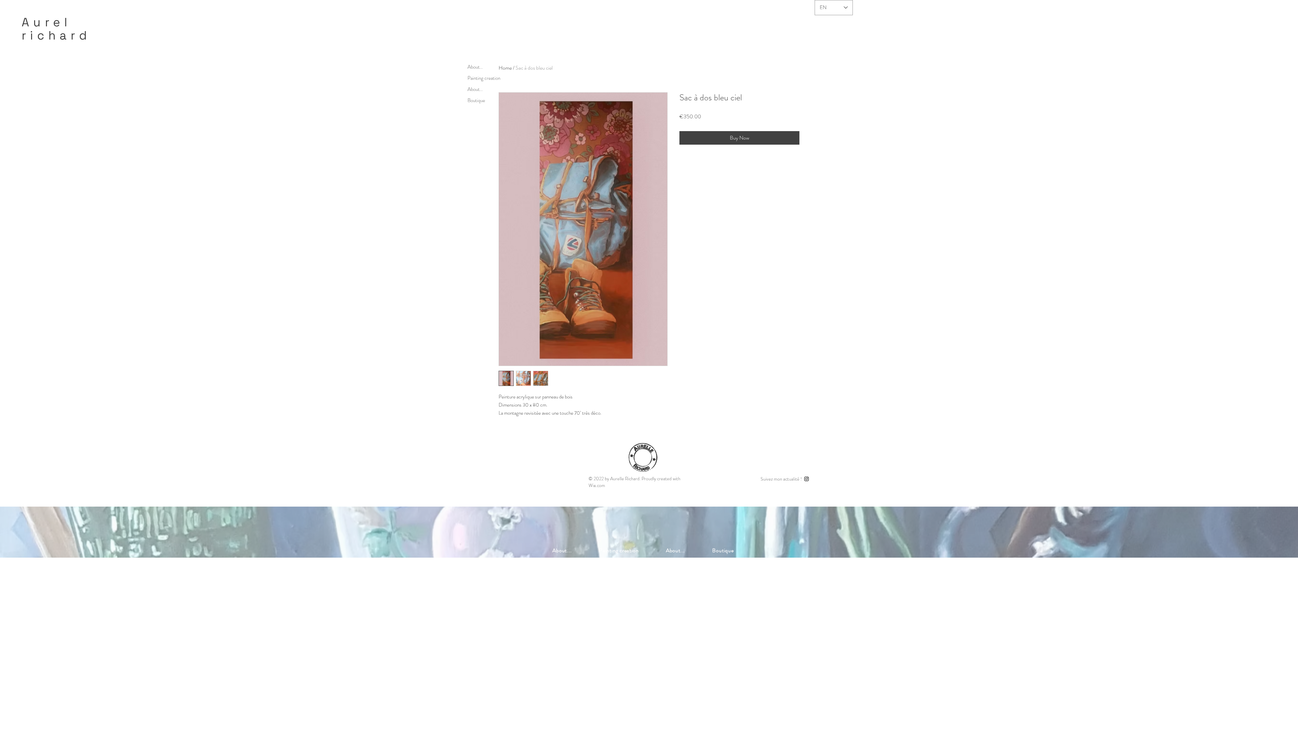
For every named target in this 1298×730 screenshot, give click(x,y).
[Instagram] (806, 479)
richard (56, 35)
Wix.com (596, 485)
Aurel (46, 22)
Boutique (476, 100)
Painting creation (483, 78)
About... (475, 67)
